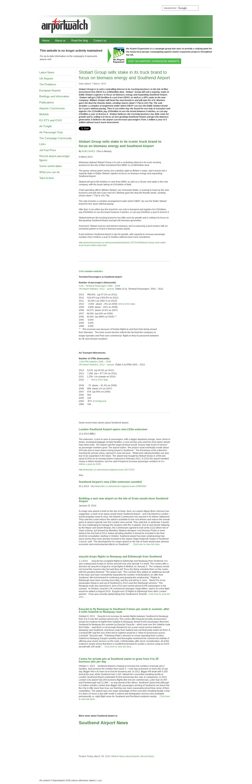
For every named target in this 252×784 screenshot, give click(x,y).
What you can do (49, 172)
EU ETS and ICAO (50, 120)
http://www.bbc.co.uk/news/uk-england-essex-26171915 (107, 469)
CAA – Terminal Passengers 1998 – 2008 (99, 286)
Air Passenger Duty (51, 132)
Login (99, 780)
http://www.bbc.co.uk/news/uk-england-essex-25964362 (118, 486)
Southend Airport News (103, 722)
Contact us (99, 40)
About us (60, 40)
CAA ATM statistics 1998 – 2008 (95, 361)
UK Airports (46, 78)
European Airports (50, 90)
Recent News (147, 756)
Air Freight (45, 126)
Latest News (46, 72)
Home (45, 40)
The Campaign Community (55, 138)
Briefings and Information (54, 96)
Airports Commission (52, 108)
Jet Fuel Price (47, 150)
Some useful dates (50, 166)
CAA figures (99, 401)
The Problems (47, 84)
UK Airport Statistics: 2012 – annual (96, 289)
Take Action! (46, 178)
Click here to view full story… (147, 544)
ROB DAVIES (88, 151)
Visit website (153, 61)
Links (42, 144)
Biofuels (44, 114)
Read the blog (79, 40)
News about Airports (129, 756)
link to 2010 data (126, 304)
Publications (46, 102)
